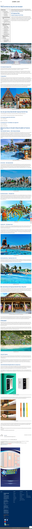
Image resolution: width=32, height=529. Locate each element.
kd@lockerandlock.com (4, 444)
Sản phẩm (14, 493)
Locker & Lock (23, 9)
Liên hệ (14, 502)
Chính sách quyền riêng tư (22, 500)
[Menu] (1, 2)
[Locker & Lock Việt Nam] (16, 1)
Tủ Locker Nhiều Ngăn (28, 497)
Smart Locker (14, 497)
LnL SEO (5, 435)
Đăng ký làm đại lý (22, 498)
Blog (1, 5)
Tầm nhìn (21, 493)
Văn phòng (21, 497)
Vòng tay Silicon (3, 397)
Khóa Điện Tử (14, 498)
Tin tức (3, 5)
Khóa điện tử (14, 394)
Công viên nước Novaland (14, 11)
